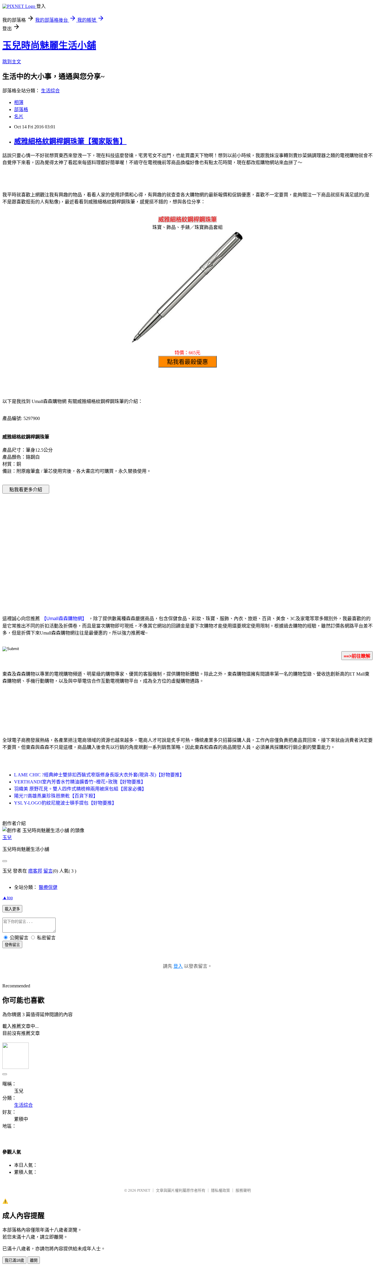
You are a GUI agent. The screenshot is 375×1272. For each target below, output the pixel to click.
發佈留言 (12, 945)
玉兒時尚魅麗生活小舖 (49, 45)
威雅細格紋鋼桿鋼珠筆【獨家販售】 (70, 141)
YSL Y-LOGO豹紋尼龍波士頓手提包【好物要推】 (65, 802)
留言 (48, 870)
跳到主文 (11, 61)
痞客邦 (35, 870)
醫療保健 (48, 887)
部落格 (21, 109)
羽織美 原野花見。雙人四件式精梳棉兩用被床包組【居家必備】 (80, 788)
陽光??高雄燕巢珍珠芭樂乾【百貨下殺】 (56, 795)
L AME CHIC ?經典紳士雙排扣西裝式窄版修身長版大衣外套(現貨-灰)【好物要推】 (99, 774)
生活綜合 (50, 90)
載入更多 (12, 909)
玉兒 (7, 837)
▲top (7, 897)
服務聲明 (243, 1190)
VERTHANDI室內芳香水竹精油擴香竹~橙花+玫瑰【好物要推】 (80, 781)
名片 (18, 116)
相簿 (18, 102)
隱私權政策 (220, 1190)
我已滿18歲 (14, 1260)
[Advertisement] (137, 545)
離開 (34, 1260)
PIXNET (143, 1190)
